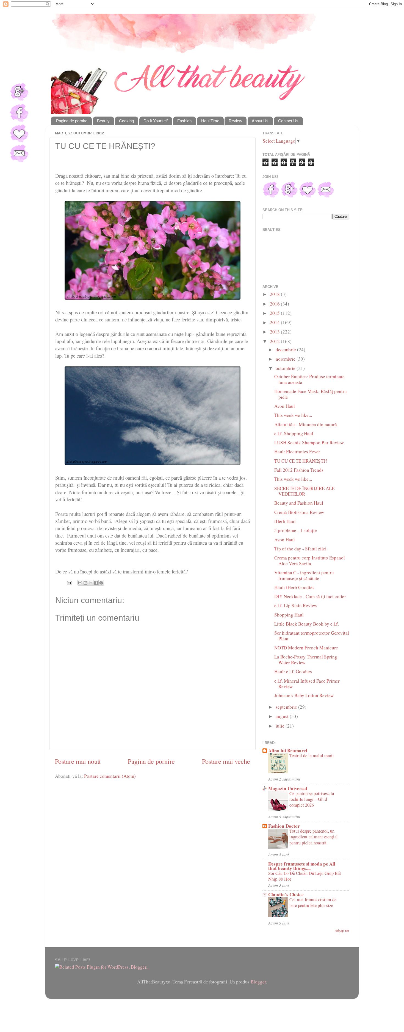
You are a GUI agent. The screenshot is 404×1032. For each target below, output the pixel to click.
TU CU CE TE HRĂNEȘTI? (300, 461)
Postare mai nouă (78, 761)
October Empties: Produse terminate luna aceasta (309, 379)
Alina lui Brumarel (287, 750)
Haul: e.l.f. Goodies (293, 671)
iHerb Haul (285, 521)
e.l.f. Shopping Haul (293, 433)
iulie (281, 726)
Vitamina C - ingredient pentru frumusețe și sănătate (304, 575)
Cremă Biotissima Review (299, 512)
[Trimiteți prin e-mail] (80, 583)
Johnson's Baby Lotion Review (304, 695)
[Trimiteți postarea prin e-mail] (69, 582)
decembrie (286, 349)
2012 (275, 341)
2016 (275, 304)
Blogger (258, 982)
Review (235, 120)
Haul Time (210, 120)
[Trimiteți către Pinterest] (101, 583)
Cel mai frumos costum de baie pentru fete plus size (312, 902)
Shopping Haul (289, 615)
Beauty (103, 120)
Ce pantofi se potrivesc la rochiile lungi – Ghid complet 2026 (311, 799)
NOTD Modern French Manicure (306, 647)
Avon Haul (284, 406)
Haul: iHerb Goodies (294, 587)
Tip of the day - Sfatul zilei (300, 548)
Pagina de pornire (71, 120)
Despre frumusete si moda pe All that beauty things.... (301, 866)
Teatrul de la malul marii (311, 756)
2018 (275, 294)
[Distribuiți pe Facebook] (96, 583)
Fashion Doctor (284, 825)
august (283, 716)
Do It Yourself (155, 120)
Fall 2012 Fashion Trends (298, 470)
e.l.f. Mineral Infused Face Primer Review (307, 684)
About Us (260, 120)
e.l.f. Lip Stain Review (295, 605)
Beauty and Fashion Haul (298, 503)
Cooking (126, 120)
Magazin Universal (287, 788)
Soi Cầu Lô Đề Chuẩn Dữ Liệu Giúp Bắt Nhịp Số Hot (304, 876)
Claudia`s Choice (286, 894)
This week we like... (293, 415)
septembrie (287, 707)
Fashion (184, 120)
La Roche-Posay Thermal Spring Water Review (305, 660)
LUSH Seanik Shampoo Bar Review (309, 442)
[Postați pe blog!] (85, 583)
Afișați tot (342, 930)
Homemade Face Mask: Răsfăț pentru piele (310, 394)
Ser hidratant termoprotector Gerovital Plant (311, 636)
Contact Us (288, 120)
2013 (275, 332)
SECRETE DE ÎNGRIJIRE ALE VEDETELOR (304, 491)
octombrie (286, 368)
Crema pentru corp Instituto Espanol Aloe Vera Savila (309, 561)
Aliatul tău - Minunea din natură (305, 424)
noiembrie (286, 359)
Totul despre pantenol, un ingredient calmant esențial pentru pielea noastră (313, 837)
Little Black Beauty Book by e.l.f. (306, 624)
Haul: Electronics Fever (297, 451)
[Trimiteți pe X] (90, 583)
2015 (275, 313)
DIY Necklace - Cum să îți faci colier (310, 596)
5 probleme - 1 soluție (295, 530)
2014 (275, 322)
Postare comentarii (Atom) (110, 776)
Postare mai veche (226, 761)
